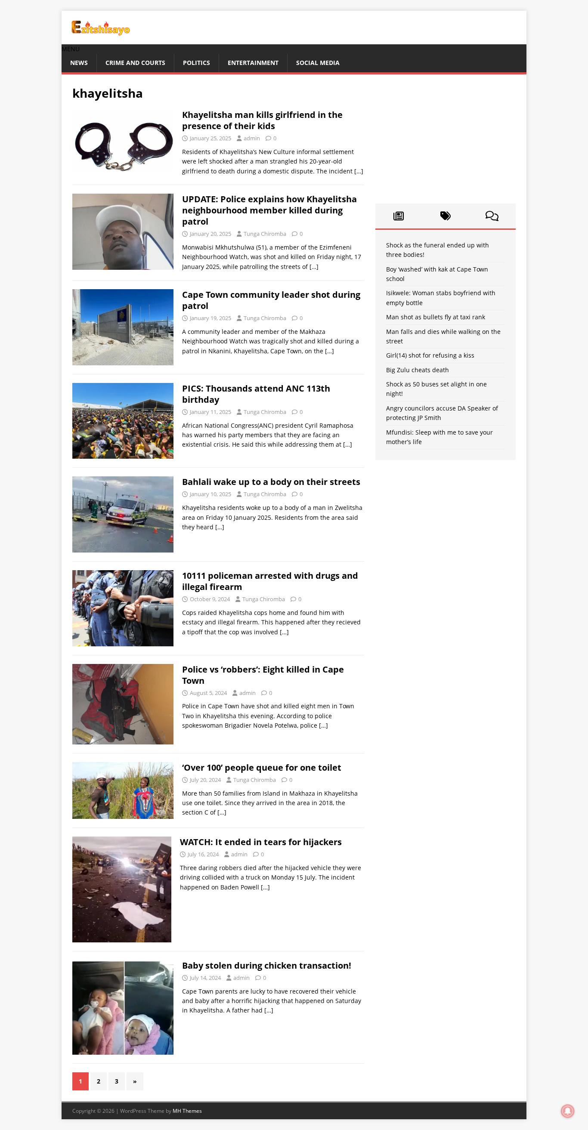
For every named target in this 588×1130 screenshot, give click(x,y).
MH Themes (187, 1111)
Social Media (318, 63)
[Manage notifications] (568, 1111)
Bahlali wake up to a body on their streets (271, 482)
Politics (196, 63)
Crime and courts (135, 63)
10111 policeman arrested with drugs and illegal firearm (270, 581)
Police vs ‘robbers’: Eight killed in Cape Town (263, 675)
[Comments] (492, 216)
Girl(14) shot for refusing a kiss (430, 355)
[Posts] (398, 216)
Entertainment (253, 63)
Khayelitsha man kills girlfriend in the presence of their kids (262, 120)
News (79, 63)
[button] (71, 49)
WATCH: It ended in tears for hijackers (261, 842)
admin (252, 138)
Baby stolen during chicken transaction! (266, 965)
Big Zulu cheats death (417, 370)
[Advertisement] (445, 139)
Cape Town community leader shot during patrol (271, 300)
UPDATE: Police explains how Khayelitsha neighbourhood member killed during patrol (269, 210)
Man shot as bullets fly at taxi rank (435, 317)
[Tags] (445, 216)
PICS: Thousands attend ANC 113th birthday (256, 394)
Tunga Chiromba (265, 234)
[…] (358, 171)
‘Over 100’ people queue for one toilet (261, 767)
